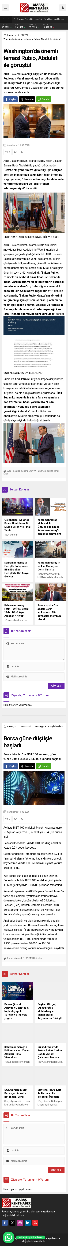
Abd (9, 471)
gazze (50, 471)
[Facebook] (5, 1223)
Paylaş (12, 99)
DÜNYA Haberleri (37, 471)
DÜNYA (24, 35)
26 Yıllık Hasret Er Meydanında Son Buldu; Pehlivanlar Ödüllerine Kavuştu (41, 19)
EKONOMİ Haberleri (32, 958)
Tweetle (29, 99)
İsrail (56, 471)
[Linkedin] (28, 1223)
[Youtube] (35, 1223)
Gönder (46, 99)
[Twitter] (12, 1223)
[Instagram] (20, 1223)
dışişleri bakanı (20, 471)
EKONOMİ (26, 726)
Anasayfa (12, 35)
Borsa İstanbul (14, 958)
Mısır (5, 473)
